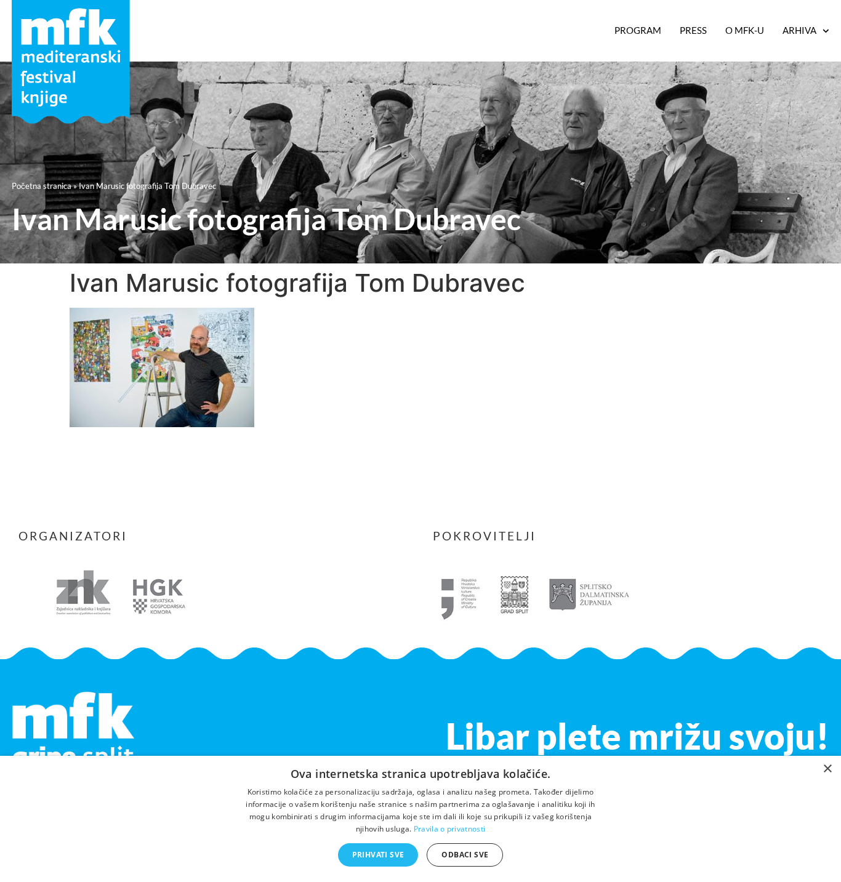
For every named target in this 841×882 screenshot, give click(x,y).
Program (637, 30)
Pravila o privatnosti (449, 829)
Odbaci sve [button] (464, 854)
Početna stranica (41, 186)
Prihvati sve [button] (378, 854)
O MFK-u (744, 30)
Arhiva (799, 30)
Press (693, 30)
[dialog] (420, 819)
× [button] (827, 769)
